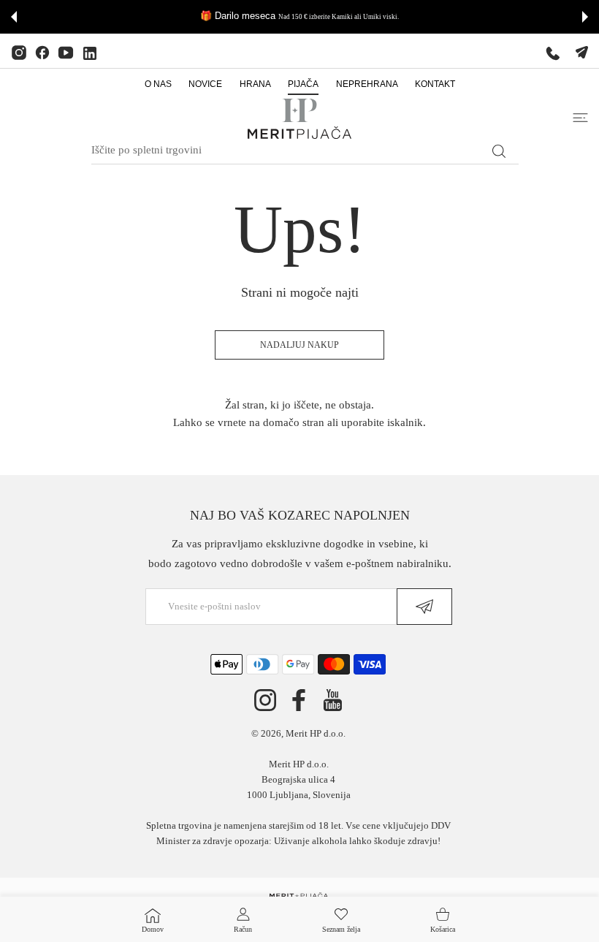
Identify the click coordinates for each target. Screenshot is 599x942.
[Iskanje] (498, 151)
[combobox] (305, 150)
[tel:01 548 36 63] (553, 53)
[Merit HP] (299, 119)
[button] (14, 17)
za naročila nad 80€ (428, 16)
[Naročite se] (424, 606)
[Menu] (580, 117)
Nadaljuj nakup (299, 345)
